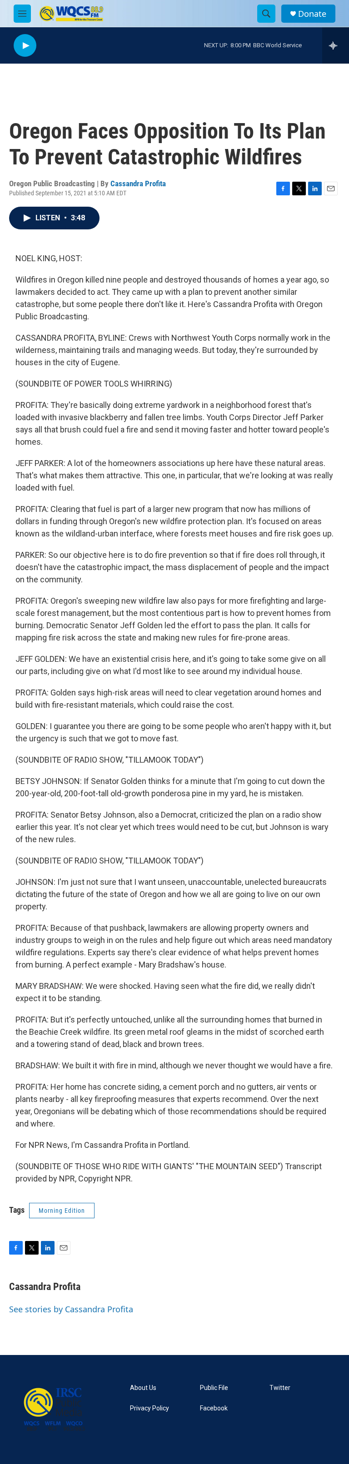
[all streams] (335, 45)
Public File (214, 1388)
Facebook (214, 1408)
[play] (25, 45)
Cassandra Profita (138, 183)
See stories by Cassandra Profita (71, 1309)
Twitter (279, 1388)
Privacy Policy (149, 1408)
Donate (312, 14)
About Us (143, 1388)
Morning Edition (62, 1210)
